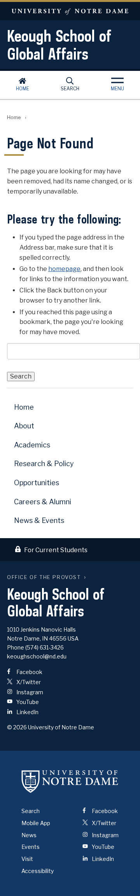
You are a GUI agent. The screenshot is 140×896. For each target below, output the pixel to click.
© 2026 (17, 727)
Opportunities (36, 483)
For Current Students (56, 550)
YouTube (27, 702)
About (24, 426)
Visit (27, 859)
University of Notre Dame (70, 11)
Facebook (28, 672)
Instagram (29, 692)
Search (70, 89)
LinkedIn (26, 712)
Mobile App (35, 823)
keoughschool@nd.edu (36, 656)
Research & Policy (44, 463)
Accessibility (37, 871)
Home (22, 89)
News (29, 835)
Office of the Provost (44, 577)
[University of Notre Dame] (70, 781)
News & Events (39, 520)
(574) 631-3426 (44, 647)
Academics (32, 445)
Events (30, 846)
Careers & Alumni (42, 502)
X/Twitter (28, 682)
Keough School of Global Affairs (59, 45)
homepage (64, 269)
